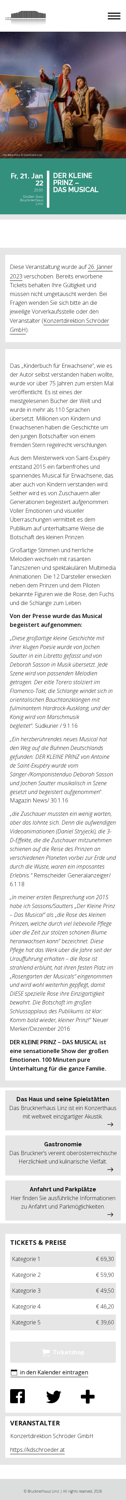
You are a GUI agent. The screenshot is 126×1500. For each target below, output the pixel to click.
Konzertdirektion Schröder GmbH (59, 325)
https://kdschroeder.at (37, 1450)
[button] (114, 16)
